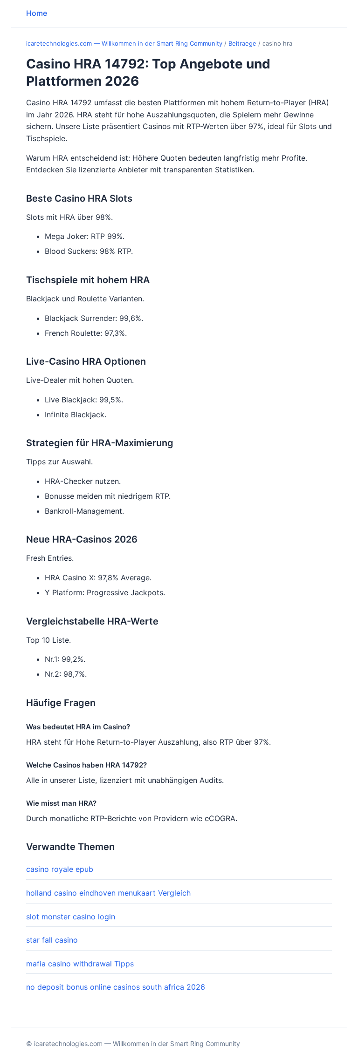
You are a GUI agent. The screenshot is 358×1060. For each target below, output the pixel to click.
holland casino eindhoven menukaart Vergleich (108, 892)
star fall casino (52, 939)
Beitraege (242, 43)
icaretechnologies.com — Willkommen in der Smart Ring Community (124, 43)
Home (36, 13)
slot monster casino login (70, 916)
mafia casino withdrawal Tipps (80, 963)
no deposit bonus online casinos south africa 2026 (115, 987)
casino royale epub (59, 869)
